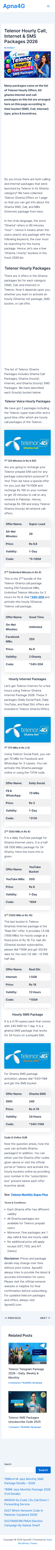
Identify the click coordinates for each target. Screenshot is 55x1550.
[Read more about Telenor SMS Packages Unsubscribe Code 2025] (27, 1401)
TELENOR (26, 1383)
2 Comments (14, 1383)
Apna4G (14, 6)
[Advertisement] (27, 148)
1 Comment (13, 1427)
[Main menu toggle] (48, 6)
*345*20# (37, 597)
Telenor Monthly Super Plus (29, 1194)
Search (7, 1464)
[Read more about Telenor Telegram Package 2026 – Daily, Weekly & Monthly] (27, 1353)
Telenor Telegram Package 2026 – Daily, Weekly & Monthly (26, 1373)
